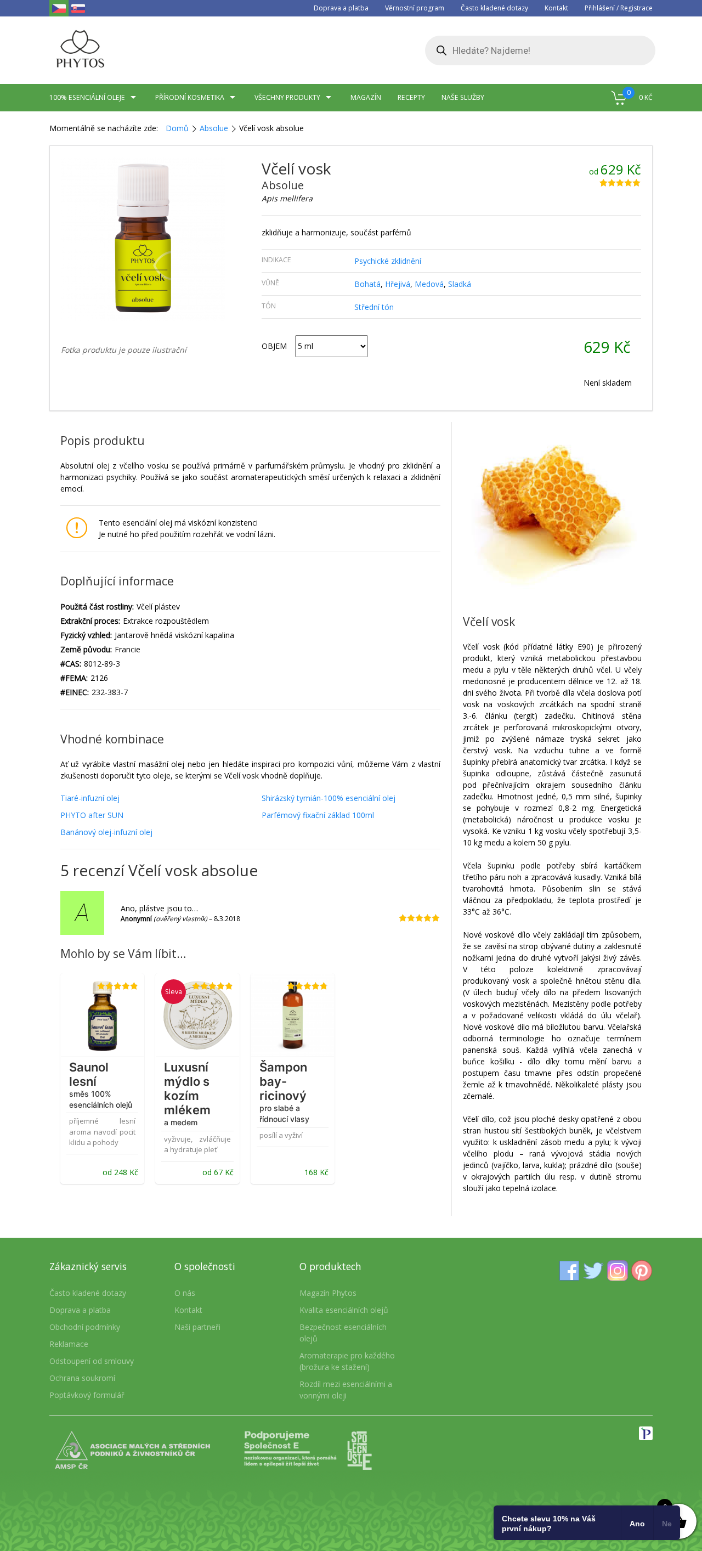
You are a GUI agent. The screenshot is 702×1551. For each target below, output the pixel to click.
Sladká (459, 284)
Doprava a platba (341, 8)
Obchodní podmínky (84, 1327)
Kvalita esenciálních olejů (343, 1310)
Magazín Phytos (327, 1293)
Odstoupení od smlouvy (91, 1361)
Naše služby (462, 97)
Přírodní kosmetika (189, 97)
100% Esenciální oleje (87, 97)
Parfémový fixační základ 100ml (318, 815)
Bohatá (367, 284)
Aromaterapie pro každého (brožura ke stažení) (347, 1361)
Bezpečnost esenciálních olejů (343, 1333)
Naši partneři (197, 1327)
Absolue (214, 128)
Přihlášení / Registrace (619, 8)
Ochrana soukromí (82, 1378)
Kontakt (556, 8)
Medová (429, 284)
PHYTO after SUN (91, 815)
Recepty (411, 97)
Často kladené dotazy (494, 8)
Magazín (365, 97)
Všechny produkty (287, 97)
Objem (274, 346)
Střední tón (374, 307)
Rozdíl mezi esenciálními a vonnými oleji (345, 1390)
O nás (184, 1293)
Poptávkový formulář (86, 1395)
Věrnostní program (414, 8)
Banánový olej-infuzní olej (106, 832)
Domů (177, 128)
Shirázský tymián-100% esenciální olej (328, 798)
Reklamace (68, 1344)
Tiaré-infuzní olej (90, 798)
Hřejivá (397, 284)
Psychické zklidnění (387, 261)
